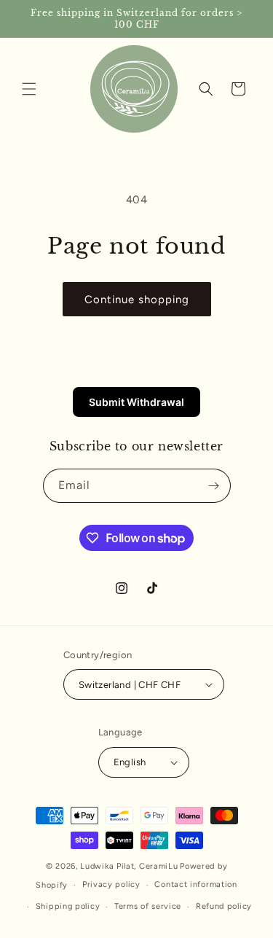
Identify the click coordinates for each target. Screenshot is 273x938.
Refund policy (224, 906)
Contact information (195, 884)
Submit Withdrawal (136, 402)
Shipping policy (68, 906)
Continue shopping (136, 299)
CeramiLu (158, 866)
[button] (29, 89)
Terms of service (147, 906)
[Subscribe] (214, 486)
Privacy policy (111, 884)
